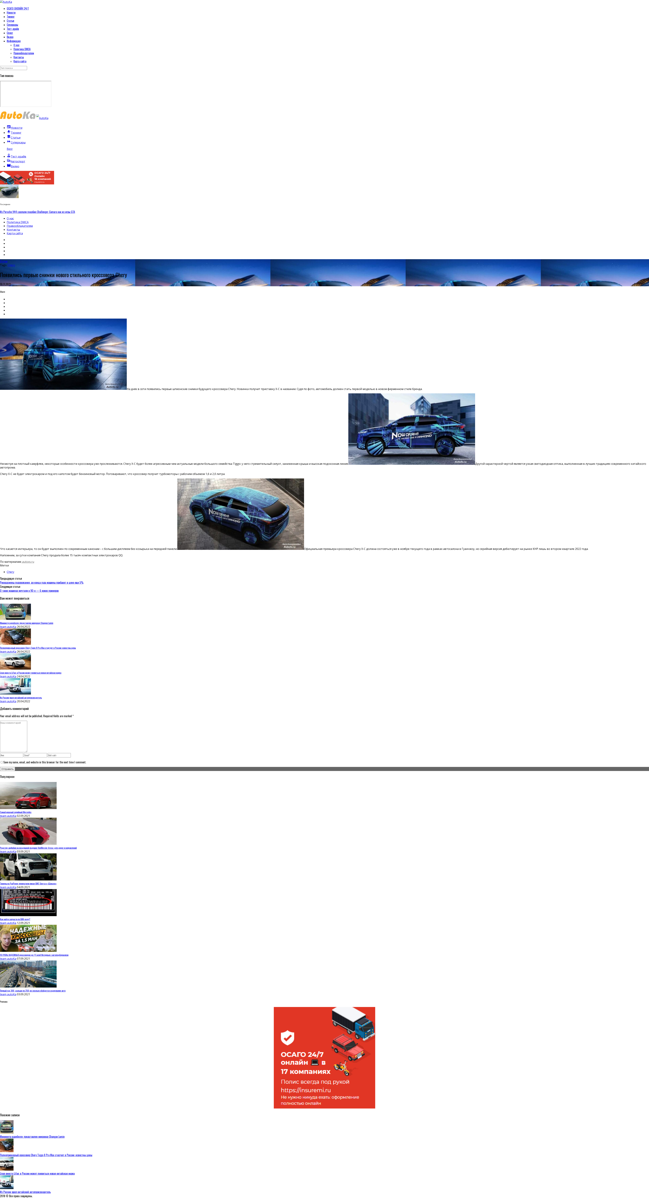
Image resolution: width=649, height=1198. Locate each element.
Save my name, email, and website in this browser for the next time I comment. (44, 762)
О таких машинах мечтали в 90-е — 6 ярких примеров (29, 591)
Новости (11, 12)
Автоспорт (16, 161)
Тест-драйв (13, 29)
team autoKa (8, 627)
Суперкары (12, 25)
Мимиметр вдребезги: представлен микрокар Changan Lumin (32, 1137)
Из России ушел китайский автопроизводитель (25, 1192)
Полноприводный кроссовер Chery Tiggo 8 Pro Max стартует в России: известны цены (46, 1155)
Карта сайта (20, 61)
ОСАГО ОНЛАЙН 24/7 (18, 8)
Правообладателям (24, 53)
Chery (11, 265)
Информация (14, 41)
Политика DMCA (22, 49)
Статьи (10, 21)
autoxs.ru (27, 562)
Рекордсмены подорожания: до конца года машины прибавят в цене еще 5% (41, 582)
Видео (10, 37)
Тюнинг (11, 17)
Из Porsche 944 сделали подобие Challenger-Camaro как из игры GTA (37, 212)
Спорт (10, 33)
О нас (16, 45)
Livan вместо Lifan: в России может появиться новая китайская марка (37, 1173)
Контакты (19, 57)
